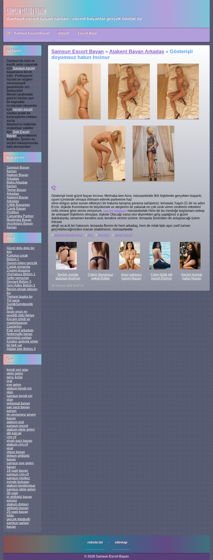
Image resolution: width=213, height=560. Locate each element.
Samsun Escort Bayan (31, 33)
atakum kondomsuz (69, 235)
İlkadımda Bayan (19, 220)
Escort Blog (87, 33)
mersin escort (22, 109)
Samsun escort (24, 68)
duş (91, 235)
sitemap (121, 542)
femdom (104, 235)
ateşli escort (123, 235)
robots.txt (95, 542)
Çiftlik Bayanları (18, 205)
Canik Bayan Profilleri (16, 210)
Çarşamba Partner (20, 216)
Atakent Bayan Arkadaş (17, 199)
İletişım (63, 33)
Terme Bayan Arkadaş (16, 191)
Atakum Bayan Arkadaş (17, 176)
